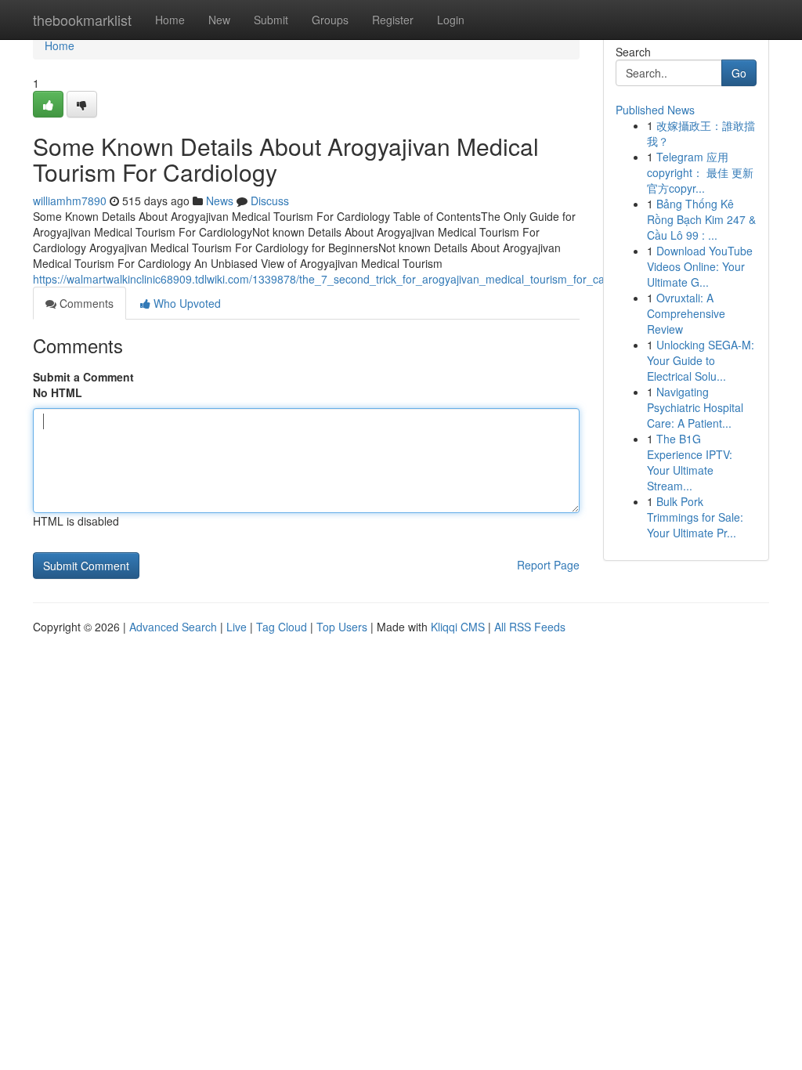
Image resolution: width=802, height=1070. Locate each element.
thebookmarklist (82, 19)
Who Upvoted (185, 303)
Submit (271, 19)
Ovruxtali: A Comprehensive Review (686, 313)
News (219, 200)
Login (450, 19)
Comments (85, 303)
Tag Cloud (281, 626)
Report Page (548, 565)
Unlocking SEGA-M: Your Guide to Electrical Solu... (700, 360)
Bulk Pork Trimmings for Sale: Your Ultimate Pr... (695, 516)
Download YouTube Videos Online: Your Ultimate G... (700, 266)
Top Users (341, 626)
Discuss (270, 200)
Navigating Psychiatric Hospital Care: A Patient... (695, 407)
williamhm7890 (70, 200)
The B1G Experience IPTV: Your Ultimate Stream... (689, 462)
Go (739, 73)
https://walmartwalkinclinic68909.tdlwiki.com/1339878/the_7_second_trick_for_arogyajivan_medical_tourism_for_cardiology (338, 279)
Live (236, 626)
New (219, 19)
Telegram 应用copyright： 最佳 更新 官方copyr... (700, 172)
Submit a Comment (83, 377)
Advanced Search (173, 626)
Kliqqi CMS (458, 626)
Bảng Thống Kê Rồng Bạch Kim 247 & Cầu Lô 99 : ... (701, 219)
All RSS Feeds (529, 626)
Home (170, 19)
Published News (655, 109)
